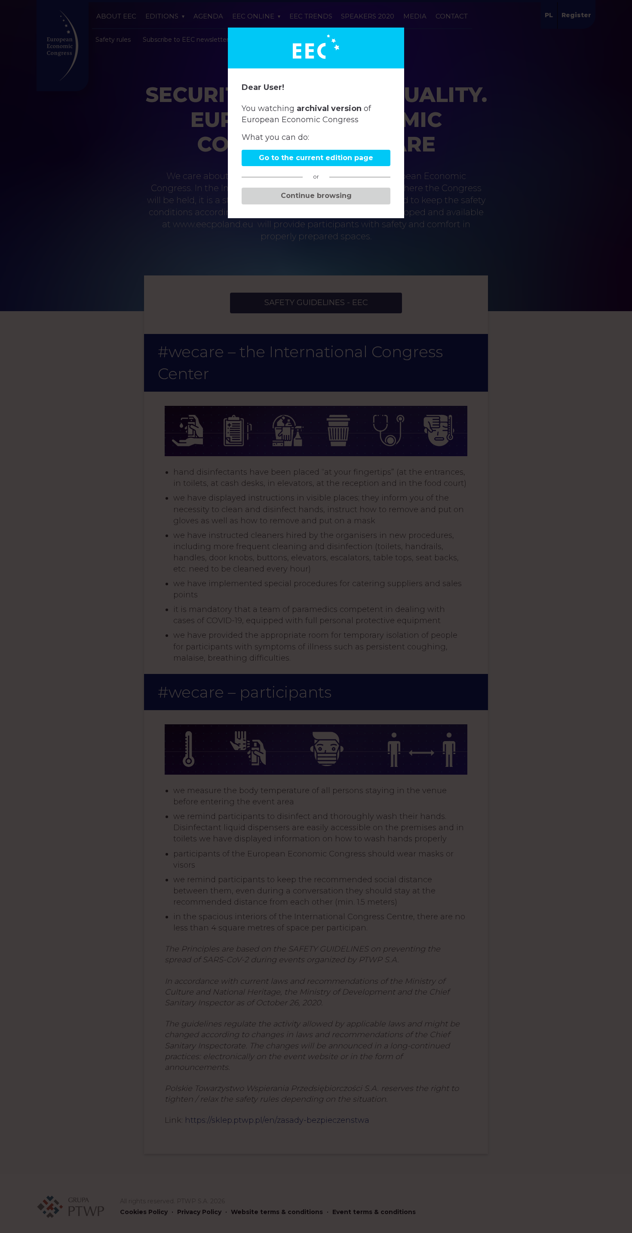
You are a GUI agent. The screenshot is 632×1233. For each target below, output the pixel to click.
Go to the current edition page (316, 158)
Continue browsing (316, 196)
